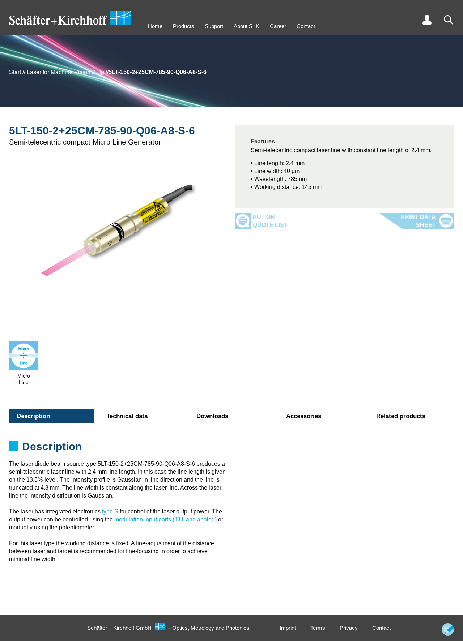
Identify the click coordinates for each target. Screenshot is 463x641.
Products (183, 26)
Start (15, 72)
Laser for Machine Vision (58, 72)
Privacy (349, 628)
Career (278, 26)
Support (214, 26)
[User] (426, 19)
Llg (100, 72)
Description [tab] (33, 416)
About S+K (246, 26)
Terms (317, 628)
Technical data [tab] (127, 416)
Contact (306, 26)
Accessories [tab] (303, 416)
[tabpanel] (231, 449)
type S (110, 511)
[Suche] (448, 19)
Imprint (288, 628)
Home (155, 26)
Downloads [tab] (212, 416)
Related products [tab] (400, 416)
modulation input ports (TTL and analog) (165, 519)
